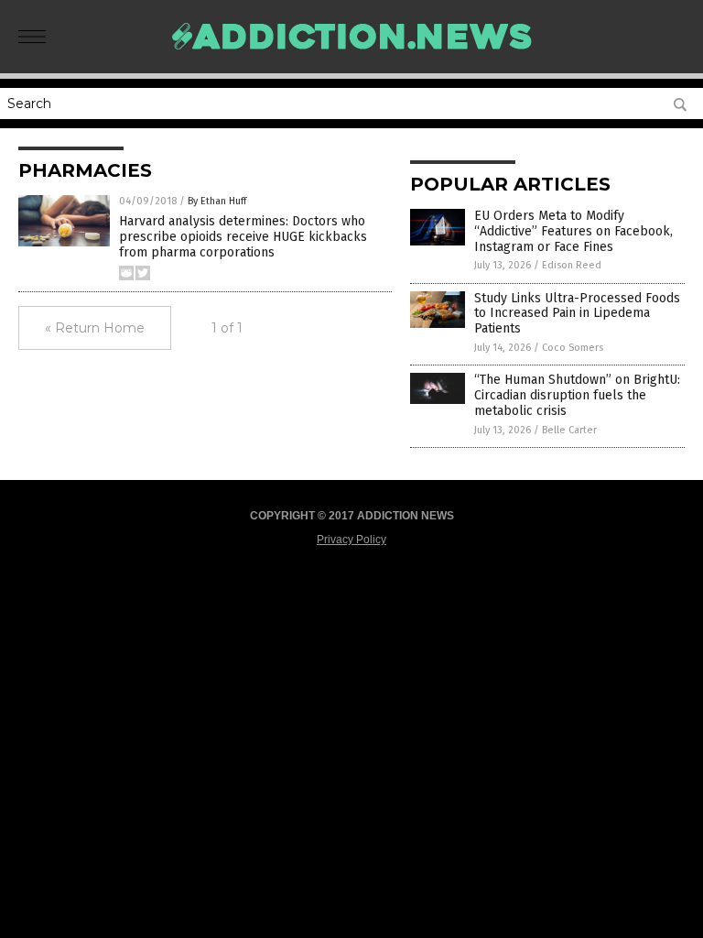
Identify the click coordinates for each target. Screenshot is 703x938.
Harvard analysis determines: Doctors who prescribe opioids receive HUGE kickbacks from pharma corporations (243, 236)
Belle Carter (569, 430)
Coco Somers (572, 348)
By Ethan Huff (217, 201)
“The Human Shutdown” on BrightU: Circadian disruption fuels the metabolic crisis (577, 395)
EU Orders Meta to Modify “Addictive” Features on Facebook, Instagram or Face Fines (573, 231)
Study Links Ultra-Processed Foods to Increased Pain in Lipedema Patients (577, 313)
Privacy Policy (351, 539)
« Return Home (95, 328)
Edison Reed (571, 265)
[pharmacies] (351, 58)
